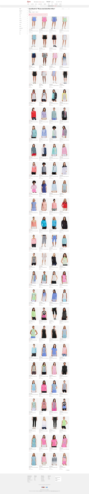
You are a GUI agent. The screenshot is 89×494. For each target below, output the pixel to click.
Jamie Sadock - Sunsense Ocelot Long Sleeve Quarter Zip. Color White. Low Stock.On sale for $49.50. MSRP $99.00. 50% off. (54, 188)
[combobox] (34, 6)
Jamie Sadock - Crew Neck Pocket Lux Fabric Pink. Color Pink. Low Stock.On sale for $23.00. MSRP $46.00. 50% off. (54, 443)
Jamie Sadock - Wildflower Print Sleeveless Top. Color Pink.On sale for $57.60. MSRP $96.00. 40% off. (54, 370)
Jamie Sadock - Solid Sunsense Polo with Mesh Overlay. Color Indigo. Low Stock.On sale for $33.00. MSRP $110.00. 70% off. (34, 206)
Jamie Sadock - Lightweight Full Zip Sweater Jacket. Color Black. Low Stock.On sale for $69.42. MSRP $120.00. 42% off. (64, 370)
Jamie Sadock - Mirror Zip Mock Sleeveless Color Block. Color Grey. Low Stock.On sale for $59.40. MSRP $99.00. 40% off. (44, 370)
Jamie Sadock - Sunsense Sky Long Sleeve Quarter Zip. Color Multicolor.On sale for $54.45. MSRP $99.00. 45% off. (54, 170)
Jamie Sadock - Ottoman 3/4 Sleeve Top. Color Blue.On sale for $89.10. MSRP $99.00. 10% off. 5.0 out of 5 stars (64, 243)
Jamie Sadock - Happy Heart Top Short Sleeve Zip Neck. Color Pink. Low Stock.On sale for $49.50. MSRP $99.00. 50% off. (44, 443)
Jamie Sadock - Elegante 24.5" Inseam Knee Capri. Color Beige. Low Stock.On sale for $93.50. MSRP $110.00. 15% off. (44, 261)
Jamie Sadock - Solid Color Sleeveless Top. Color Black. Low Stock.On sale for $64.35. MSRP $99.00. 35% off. (44, 333)
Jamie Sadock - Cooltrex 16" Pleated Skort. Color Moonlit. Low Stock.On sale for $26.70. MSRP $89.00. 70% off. (34, 61)
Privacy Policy (43, 484)
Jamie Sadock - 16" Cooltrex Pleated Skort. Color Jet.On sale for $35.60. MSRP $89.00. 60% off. (44, 43)
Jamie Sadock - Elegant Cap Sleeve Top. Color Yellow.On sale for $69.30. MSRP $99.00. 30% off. (34, 297)
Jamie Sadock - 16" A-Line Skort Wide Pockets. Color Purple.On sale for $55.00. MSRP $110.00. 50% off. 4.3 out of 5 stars (54, 24)
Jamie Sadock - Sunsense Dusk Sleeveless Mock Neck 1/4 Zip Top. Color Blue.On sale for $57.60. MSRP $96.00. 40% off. (64, 61)
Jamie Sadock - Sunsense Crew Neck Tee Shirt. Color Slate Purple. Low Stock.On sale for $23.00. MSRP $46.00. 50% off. (44, 188)
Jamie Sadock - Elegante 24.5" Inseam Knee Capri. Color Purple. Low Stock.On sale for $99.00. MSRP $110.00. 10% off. (54, 243)
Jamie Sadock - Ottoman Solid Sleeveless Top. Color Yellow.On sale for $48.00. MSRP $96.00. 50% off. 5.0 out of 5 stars (64, 424)
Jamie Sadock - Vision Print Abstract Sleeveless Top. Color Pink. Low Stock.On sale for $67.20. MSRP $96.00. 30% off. (44, 315)
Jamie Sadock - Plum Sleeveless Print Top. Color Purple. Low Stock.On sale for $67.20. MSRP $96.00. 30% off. (44, 297)
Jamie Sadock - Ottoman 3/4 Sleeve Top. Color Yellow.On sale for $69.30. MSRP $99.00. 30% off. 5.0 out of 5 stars (34, 315)
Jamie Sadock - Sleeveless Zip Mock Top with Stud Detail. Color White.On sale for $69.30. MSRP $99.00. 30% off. (64, 297)
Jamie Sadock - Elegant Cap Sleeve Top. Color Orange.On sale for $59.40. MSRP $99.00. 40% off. (64, 352)
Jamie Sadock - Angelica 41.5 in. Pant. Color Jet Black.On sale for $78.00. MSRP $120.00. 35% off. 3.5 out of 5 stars (54, 315)
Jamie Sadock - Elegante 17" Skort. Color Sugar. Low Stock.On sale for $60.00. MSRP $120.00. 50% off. (44, 79)
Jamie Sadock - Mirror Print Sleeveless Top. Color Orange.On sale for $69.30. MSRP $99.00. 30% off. (34, 97)
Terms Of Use (40, 484)
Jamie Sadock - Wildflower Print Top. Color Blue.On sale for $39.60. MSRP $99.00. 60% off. (64, 188)
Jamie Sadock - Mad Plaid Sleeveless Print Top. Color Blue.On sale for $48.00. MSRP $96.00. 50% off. (34, 443)
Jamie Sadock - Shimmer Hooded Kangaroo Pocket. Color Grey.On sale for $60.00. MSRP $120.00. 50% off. (54, 461)
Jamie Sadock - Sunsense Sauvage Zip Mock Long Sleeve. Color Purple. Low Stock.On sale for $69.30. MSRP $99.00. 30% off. (44, 133)
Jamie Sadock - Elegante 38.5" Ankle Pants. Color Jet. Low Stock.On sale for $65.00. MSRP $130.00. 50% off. (54, 424)
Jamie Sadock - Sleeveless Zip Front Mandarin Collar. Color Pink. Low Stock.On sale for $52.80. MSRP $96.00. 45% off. (54, 406)
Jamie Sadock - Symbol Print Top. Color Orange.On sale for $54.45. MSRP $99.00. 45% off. (44, 406)
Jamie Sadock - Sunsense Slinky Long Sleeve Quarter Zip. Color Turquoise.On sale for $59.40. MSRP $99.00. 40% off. (54, 152)
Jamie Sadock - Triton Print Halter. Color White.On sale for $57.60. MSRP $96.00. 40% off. (44, 97)
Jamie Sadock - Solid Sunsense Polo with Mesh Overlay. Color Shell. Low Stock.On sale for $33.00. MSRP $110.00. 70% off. (44, 206)
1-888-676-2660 (48, 1)
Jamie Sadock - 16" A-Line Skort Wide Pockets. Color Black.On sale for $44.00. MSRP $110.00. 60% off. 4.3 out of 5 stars (54, 43)
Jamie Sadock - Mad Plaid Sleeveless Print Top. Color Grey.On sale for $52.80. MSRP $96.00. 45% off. (34, 406)
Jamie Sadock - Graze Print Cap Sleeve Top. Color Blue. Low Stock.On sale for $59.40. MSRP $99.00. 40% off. (64, 333)
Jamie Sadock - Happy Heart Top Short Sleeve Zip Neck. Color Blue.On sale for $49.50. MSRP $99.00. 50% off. (34, 461)
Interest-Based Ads (48, 484)
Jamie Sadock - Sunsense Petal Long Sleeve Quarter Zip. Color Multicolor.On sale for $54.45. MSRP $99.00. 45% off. (64, 170)
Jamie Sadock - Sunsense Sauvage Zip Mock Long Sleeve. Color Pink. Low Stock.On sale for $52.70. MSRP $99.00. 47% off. (34, 188)
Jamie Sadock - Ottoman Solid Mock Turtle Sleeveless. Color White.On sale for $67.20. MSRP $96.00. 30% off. (54, 279)
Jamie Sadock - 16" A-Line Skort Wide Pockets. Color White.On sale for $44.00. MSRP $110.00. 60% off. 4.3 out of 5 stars (64, 43)
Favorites (59, 1)
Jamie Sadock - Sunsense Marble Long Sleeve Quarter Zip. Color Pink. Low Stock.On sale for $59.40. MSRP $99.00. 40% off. (64, 152)
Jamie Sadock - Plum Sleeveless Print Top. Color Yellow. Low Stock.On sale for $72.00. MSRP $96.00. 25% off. (64, 261)
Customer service (58, 1)
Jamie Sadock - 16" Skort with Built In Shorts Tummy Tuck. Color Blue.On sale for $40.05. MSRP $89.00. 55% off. (34, 43)
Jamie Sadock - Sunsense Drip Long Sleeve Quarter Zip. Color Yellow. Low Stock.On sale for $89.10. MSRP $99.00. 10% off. (64, 97)
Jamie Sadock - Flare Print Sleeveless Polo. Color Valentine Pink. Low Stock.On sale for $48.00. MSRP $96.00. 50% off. (64, 461)
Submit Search (40, 5)
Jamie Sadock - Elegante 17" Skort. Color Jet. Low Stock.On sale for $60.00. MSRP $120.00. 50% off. (34, 79)
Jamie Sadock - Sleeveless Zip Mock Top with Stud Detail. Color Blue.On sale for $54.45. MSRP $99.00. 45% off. (34, 388)
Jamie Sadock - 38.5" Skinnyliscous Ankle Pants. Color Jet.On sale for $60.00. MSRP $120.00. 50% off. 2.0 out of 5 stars (34, 424)
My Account (56, 1)
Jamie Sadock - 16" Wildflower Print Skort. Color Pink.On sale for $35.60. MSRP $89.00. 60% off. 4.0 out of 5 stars (54, 61)
